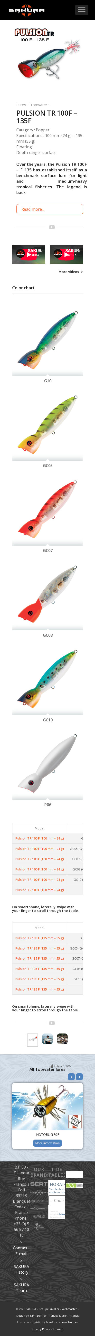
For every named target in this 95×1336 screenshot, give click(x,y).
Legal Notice (69, 1322)
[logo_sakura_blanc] (39, 10)
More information (47, 1143)
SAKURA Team (21, 1287)
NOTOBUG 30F (47, 1134)
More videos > (70, 271)
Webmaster (69, 1309)
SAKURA (31, 1309)
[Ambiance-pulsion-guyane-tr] (62, 1038)
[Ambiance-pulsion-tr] (47, 1038)
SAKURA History (21, 1269)
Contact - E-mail (21, 1250)
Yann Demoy (38, 1315)
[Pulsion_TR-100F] (32, 1039)
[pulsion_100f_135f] (47, 61)
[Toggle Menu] (82, 9)
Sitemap (57, 1329)
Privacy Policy (41, 1329)
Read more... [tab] (32, 209)
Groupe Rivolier (48, 1309)
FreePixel (52, 1322)
